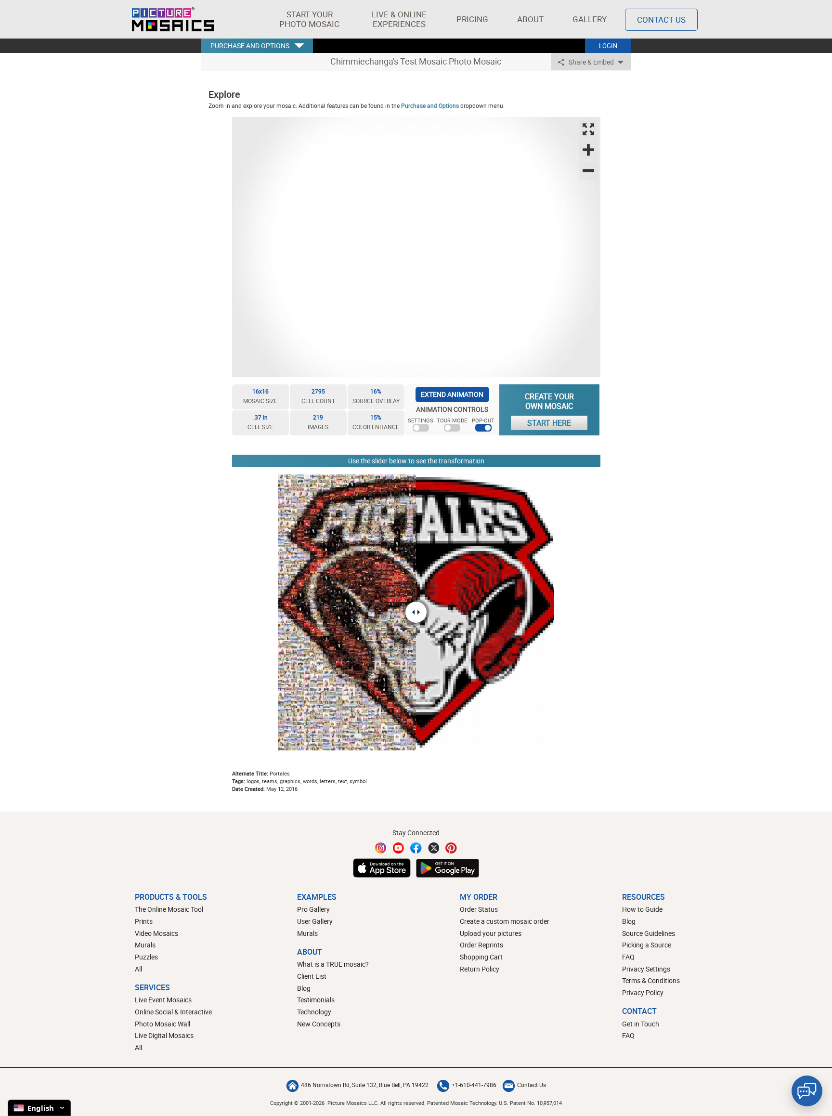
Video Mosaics (156, 933)
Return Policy (479, 968)
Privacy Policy (642, 992)
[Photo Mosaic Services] (173, 19)
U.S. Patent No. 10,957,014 (530, 1102)
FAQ (628, 956)
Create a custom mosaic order (504, 921)
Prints (144, 921)
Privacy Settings (646, 968)
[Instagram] (381, 847)
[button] (309, 19)
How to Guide (642, 909)
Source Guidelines (648, 933)
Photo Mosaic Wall (162, 1023)
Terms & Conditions (651, 980)
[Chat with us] (807, 1091)
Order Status (479, 909)
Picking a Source (646, 944)
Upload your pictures (490, 933)
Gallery (589, 19)
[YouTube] (398, 847)
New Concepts (318, 1023)
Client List (311, 976)
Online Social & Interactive (173, 1011)
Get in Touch (640, 1023)
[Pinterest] (451, 847)
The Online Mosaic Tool (169, 909)
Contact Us (661, 19)
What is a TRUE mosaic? (333, 964)
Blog (304, 988)
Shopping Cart (481, 956)
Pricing (472, 19)
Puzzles (146, 956)
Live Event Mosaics (163, 999)
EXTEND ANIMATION (452, 394)
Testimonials (316, 999)
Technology (314, 1011)
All (138, 968)
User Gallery (315, 921)
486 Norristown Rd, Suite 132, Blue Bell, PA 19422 (365, 1085)
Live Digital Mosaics (164, 1035)
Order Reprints (481, 944)
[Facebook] (416, 847)
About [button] (530, 19)
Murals (145, 944)
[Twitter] (434, 847)
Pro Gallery (313, 909)
